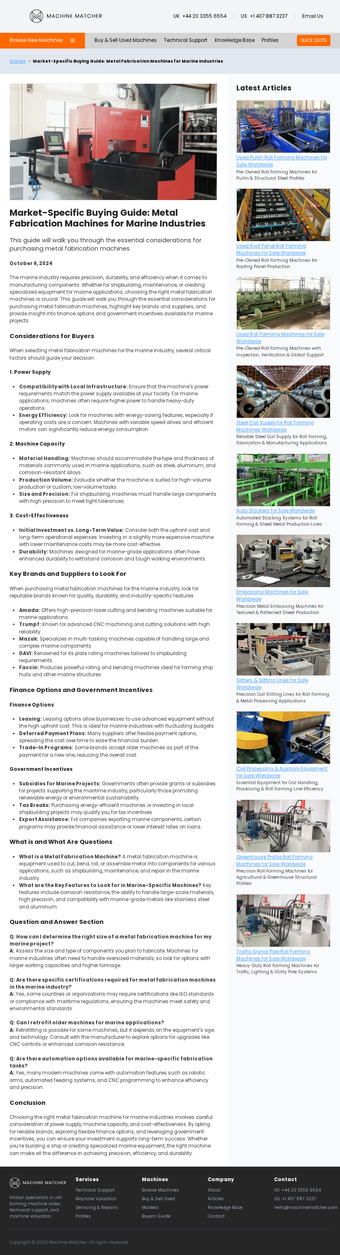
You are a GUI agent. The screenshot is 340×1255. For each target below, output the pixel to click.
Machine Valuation (96, 1199)
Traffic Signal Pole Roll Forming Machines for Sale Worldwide (273, 955)
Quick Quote (313, 40)
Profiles (270, 40)
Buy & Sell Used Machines (126, 40)
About (214, 1190)
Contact (216, 1216)
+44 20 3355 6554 (204, 16)
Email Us (312, 16)
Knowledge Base (235, 40)
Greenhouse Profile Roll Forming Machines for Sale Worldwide (274, 861)
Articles (18, 61)
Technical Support (185, 40)
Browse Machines (160, 1190)
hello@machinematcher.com (306, 1207)
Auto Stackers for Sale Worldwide (275, 510)
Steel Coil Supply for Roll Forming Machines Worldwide (275, 426)
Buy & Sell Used (158, 1199)
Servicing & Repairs (96, 1207)
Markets (150, 1207)
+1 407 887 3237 (268, 16)
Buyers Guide (156, 1216)
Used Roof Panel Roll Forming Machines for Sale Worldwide (271, 249)
